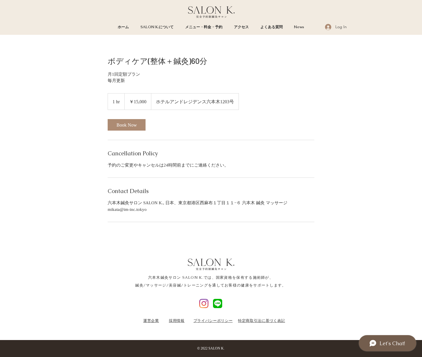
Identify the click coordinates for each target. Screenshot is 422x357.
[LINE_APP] (217, 303)
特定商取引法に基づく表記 (261, 320)
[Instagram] (203, 303)
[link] (127, 125)
